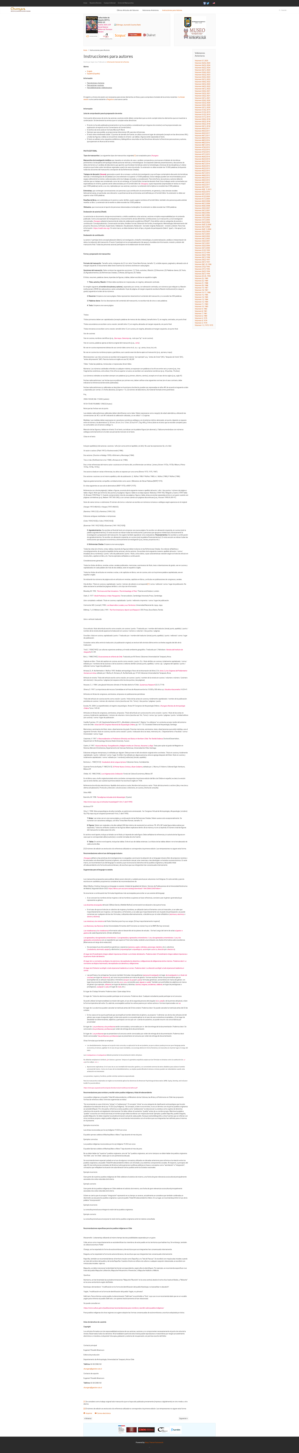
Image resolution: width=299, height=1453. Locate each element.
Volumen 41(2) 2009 (202, 196)
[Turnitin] (176, 1430)
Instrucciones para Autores (172, 10)
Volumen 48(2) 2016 (202, 143)
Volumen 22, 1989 (201, 281)
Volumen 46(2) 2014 (202, 161)
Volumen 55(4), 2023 (202, 72)
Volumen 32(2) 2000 (202, 246)
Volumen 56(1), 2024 (202, 70)
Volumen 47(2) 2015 (202, 152)
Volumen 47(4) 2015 (202, 147)
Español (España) (93, 74)
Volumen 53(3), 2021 (202, 93)
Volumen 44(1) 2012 (202, 182)
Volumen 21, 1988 (201, 283)
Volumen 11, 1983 (201, 304)
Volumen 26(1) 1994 (202, 274)
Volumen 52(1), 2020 (202, 107)
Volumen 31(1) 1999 (202, 253)
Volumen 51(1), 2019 (202, 117)
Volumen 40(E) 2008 (202, 206)
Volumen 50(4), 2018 (202, 119)
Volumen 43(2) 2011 (202, 185)
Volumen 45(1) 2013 (202, 173)
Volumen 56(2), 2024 (202, 68)
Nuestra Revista (95, 3)
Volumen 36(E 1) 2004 (203, 229)
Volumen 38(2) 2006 (202, 213)
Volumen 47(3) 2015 (202, 150)
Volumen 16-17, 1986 (203, 292)
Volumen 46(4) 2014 (202, 157)
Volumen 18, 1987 (201, 290)
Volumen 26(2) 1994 (202, 271)
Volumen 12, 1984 (201, 302)
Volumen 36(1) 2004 (202, 227)
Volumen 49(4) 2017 (202, 128)
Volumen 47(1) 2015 (202, 154)
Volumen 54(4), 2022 (202, 82)
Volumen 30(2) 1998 (202, 255)
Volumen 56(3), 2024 (202, 65)
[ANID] (121, 1430)
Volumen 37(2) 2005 (202, 217)
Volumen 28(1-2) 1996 (203, 264)
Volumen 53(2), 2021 (202, 96)
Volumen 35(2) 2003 (202, 232)
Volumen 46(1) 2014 (202, 164)
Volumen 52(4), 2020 (202, 100)
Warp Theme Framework (154, 1442)
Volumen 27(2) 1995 (202, 267)
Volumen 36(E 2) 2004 (203, 224)
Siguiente (183, 1418)
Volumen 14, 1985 (201, 297)
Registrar (110, 99)
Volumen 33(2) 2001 (202, 241)
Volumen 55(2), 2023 (202, 77)
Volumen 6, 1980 (201, 316)
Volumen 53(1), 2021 (202, 98)
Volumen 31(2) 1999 (202, 250)
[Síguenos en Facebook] (204, 3)
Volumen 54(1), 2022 (202, 89)
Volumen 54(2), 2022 (202, 86)
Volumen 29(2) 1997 (202, 260)
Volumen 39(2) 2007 (202, 208)
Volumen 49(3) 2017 (202, 131)
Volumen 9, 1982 (201, 309)
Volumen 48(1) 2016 (202, 145)
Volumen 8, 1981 (201, 311)
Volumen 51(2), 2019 (202, 114)
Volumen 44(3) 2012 (202, 178)
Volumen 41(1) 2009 (202, 199)
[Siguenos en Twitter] (207, 3)
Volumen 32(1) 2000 (202, 248)
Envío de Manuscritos (126, 3)
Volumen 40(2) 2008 (202, 201)
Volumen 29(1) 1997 (202, 262)
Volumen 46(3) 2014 (202, 159)
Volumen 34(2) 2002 (202, 236)
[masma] (195, 31)
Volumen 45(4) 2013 (202, 166)
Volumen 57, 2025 (201, 61)
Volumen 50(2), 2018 (202, 124)
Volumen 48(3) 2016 (202, 140)
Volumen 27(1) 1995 (202, 269)
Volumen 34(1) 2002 (202, 239)
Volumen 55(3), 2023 (202, 75)
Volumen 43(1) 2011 (202, 187)
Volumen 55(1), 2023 (202, 79)
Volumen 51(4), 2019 (202, 110)
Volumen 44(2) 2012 (202, 180)
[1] (135, 156)
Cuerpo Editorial (110, 3)
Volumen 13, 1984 (201, 299)
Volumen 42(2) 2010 (202, 192)
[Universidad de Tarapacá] (194, 22)
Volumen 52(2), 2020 (202, 105)
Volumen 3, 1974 (201, 323)
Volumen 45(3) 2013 (202, 168)
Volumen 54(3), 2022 (202, 84)
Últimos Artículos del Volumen (128, 10)
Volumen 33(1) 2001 (202, 243)
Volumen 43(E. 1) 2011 (203, 189)
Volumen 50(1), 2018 (202, 126)
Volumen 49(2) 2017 (202, 133)
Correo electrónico (104, 1413)
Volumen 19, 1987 (201, 288)
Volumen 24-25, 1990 (203, 276)
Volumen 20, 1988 (201, 285)
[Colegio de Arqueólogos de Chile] (162, 1430)
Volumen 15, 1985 (201, 295)
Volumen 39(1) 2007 (202, 210)
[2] (84, 1409)
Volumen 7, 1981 (201, 313)
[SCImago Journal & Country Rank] (127, 25)
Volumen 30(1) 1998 (202, 257)
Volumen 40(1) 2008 (202, 203)
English (89, 71)
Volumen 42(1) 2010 (202, 194)
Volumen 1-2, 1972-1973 (204, 325)
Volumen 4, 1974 (201, 320)
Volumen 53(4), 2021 (202, 91)
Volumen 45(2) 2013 (202, 171)
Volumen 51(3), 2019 (202, 112)
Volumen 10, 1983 (201, 306)
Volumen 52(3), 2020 (202, 103)
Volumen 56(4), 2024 (202, 63)
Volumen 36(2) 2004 (202, 222)
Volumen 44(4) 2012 (202, 175)
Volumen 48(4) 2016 (202, 138)
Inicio (85, 3)
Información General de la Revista (118, 62)
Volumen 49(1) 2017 (202, 136)
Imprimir (89, 1413)
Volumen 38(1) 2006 (202, 215)
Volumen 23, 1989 (201, 278)
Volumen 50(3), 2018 (202, 121)
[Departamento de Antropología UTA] (195, 37)
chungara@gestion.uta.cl (93, 1369)
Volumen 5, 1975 (201, 318)
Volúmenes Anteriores (150, 10)
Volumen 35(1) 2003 (202, 234)
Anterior (88, 1418)
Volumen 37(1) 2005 (202, 220)
